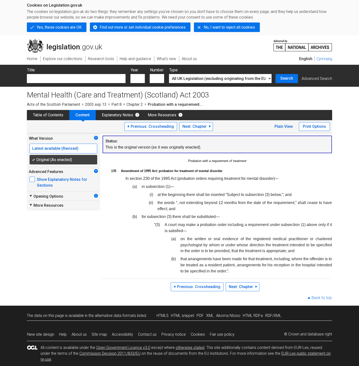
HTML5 (163, 315)
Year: (135, 70)
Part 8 (116, 104)
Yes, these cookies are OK (59, 27)
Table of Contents (48, 115)
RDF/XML (273, 315)
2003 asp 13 (95, 104)
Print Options (314, 126)
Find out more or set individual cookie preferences (143, 27)
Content (82, 115)
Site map (99, 334)
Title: (31, 70)
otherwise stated (190, 347)
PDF (200, 315)
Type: (173, 70)
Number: (157, 70)
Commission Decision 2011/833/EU (109, 353)
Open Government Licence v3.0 (123, 347)
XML (210, 315)
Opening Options (46, 196)
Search (286, 78)
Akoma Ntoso (228, 315)
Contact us (147, 334)
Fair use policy (222, 334)
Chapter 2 (135, 104)
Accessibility (122, 334)
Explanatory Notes (117, 115)
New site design (40, 334)
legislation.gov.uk (67, 41)
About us (79, 334)
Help (63, 334)
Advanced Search (317, 78)
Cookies (198, 334)
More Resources (162, 115)
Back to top (322, 297)
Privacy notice (173, 334)
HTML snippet (182, 315)
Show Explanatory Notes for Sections (62, 182)
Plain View (284, 126)
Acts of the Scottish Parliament (53, 104)
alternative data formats (115, 315)
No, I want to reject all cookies (229, 27)
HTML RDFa (253, 315)
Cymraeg (324, 58)
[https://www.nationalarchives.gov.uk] (303, 43)
